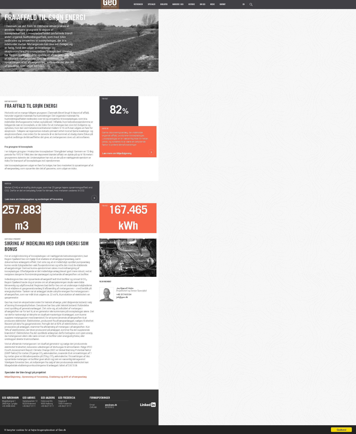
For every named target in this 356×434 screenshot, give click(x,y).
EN (243, 5)
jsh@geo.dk (122, 297)
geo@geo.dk (111, 405)
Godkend (341, 429)
